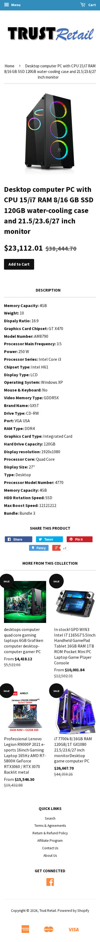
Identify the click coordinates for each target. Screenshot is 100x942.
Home (9, 65)
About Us (50, 855)
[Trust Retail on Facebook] (50, 884)
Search (50, 818)
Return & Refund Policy (50, 833)
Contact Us (50, 848)
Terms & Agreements (50, 825)
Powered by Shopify (73, 910)
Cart (91, 4)
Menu (15, 4)
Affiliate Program (50, 840)
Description (48, 290)
